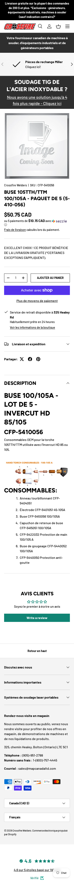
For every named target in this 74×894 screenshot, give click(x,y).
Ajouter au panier (50, 278)
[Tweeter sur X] (22, 359)
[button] (58, 26)
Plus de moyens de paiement (37, 301)
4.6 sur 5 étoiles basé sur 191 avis (37, 870)
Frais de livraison (15, 229)
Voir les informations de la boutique (32, 327)
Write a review (37, 618)
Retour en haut (37, 651)
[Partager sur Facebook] (30, 359)
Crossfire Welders (15, 185)
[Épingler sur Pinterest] (38, 359)
